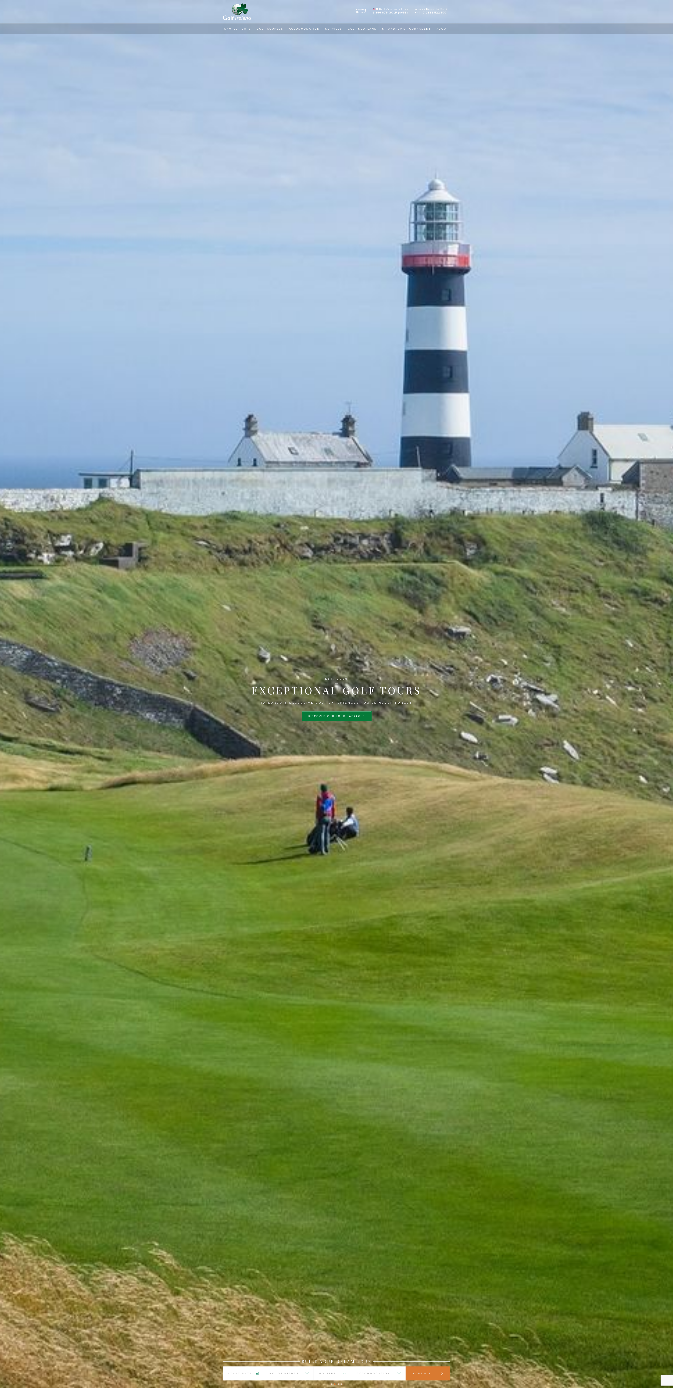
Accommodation (304, 28)
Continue (422, 1373)
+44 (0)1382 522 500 (431, 12)
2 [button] (335, 1384)
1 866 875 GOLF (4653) (390, 12)
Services (333, 28)
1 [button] (331, 1384)
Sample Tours (237, 28)
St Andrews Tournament (406, 28)
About (443, 28)
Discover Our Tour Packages (336, 716)
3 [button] (338, 1384)
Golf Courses (270, 28)
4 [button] (342, 1384)
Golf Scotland (362, 28)
